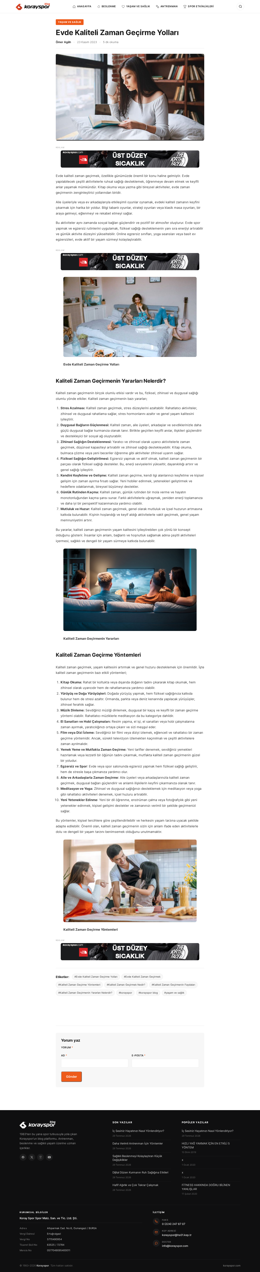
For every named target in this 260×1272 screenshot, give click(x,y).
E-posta (139, 1055)
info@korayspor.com (175, 1245)
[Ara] (240, 6)
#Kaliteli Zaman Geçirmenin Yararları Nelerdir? (85, 992)
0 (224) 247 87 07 (173, 1223)
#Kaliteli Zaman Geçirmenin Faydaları (173, 984)
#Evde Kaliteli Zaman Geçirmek (142, 976)
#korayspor (125, 992)
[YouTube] (49, 1157)
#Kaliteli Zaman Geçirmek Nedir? (126, 984)
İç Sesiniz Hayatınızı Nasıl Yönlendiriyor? (138, 1131)
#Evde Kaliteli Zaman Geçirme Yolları (95, 976)
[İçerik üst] (130, 159)
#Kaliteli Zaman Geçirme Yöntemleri (79, 984)
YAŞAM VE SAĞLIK (69, 22)
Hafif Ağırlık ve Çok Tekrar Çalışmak (135, 1185)
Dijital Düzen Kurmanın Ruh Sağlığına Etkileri (140, 1172)
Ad (64, 1055)
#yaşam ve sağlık (174, 992)
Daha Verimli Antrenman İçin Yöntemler (137, 1143)
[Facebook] (23, 1157)
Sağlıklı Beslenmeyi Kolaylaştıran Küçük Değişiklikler (137, 1158)
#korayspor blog (148, 992)
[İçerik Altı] (130, 951)
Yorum (67, 1047)
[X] (31, 1157)
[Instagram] (40, 1157)
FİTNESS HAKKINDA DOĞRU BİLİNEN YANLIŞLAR (206, 1187)
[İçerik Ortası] (130, 261)
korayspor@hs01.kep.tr (176, 1235)
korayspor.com (231, 1265)
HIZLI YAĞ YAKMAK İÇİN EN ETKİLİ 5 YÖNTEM (206, 1145)
